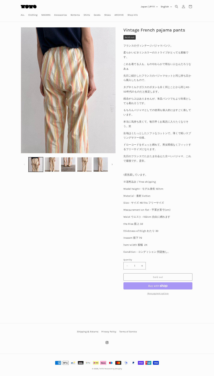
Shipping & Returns (87, 331)
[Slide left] (24, 164)
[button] (176, 6)
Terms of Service (128, 331)
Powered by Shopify (113, 369)
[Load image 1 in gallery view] (36, 164)
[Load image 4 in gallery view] (84, 164)
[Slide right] (112, 164)
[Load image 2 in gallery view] (52, 164)
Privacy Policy (108, 331)
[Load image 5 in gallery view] (100, 164)
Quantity (127, 259)
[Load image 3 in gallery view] (68, 164)
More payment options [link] (158, 293)
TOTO (101, 369)
